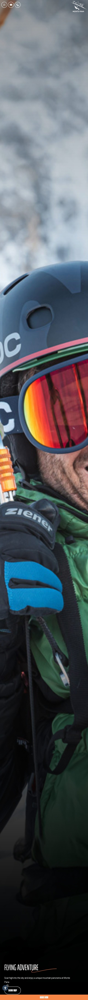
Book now (44, 997)
